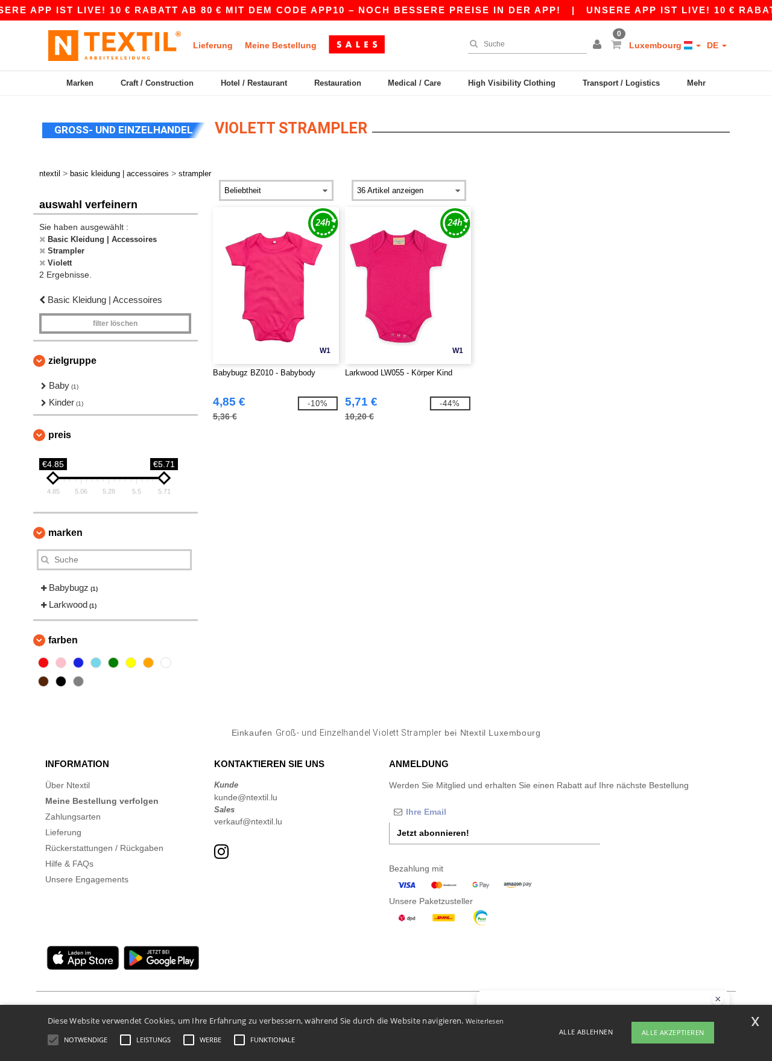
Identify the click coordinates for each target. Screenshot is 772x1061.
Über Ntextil (67, 785)
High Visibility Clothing (511, 83)
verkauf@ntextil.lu (248, 821)
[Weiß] (165, 662)
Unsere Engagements (86, 879)
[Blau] (78, 662)
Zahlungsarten (73, 816)
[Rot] (43, 662)
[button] (599, 45)
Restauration (337, 83)
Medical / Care (414, 83)
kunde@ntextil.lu (245, 797)
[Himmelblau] (95, 662)
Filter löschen (115, 323)
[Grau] (78, 681)
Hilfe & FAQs (69, 863)
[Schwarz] (60, 681)
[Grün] (113, 662)
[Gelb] (130, 662)
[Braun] (43, 681)
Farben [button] (63, 640)
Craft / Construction (157, 83)
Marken (79, 83)
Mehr (696, 83)
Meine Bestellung (281, 45)
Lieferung (213, 45)
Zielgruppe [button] (72, 360)
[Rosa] (60, 662)
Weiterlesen (485, 1020)
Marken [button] (65, 532)
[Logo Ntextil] (114, 45)
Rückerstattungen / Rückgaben (104, 848)
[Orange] (148, 662)
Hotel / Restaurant (254, 83)
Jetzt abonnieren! (433, 833)
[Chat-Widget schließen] (718, 999)
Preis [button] (59, 435)
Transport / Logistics (621, 83)
